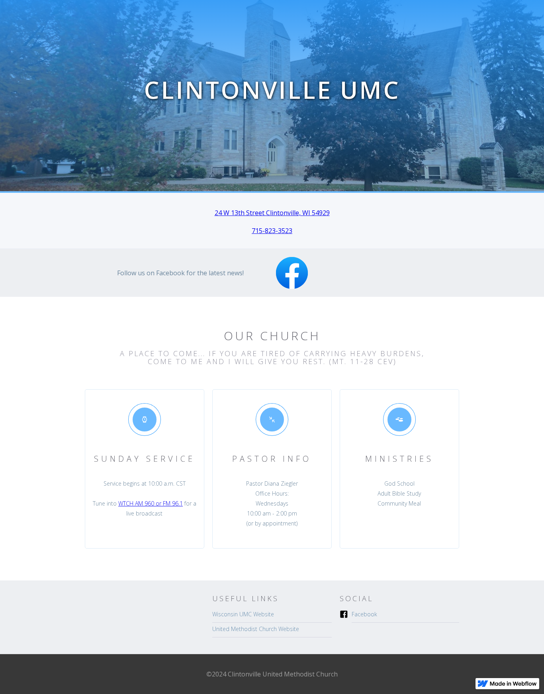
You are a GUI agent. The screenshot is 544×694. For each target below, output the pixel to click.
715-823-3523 (272, 230)
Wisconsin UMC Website (243, 614)
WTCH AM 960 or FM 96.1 (150, 503)
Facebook (364, 614)
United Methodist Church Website (255, 629)
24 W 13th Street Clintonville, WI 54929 (272, 212)
